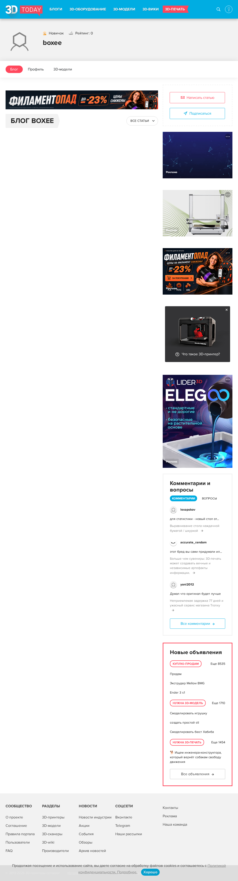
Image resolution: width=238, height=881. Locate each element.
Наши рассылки (128, 834)
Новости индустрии (95, 817)
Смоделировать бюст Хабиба (192, 732)
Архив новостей (92, 850)
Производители (55, 850)
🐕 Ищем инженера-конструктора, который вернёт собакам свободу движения (195, 757)
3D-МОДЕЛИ (124, 9)
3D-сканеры (52, 834)
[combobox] (142, 121)
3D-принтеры (53, 817)
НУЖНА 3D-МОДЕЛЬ (188, 703)
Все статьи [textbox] (139, 121)
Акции (84, 825)
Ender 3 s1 (177, 693)
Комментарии (183, 498)
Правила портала (20, 834)
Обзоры (85, 842)
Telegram (122, 825)
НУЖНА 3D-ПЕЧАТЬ (187, 742)
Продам (176, 674)
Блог (14, 69)
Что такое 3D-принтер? (201, 354)
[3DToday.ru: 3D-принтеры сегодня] (24, 12)
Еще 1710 (218, 703)
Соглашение (16, 825)
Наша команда (175, 824)
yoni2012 (187, 584)
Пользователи (18, 842)
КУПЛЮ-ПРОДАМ (186, 664)
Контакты (170, 807)
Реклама (14, 103)
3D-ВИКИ (150, 9)
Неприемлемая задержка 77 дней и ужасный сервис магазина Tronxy (196, 603)
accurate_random (193, 542)
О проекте (14, 817)
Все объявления (195, 774)
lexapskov (187, 510)
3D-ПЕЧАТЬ (175, 9)
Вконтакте (123, 817)
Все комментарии (195, 623)
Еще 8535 (218, 664)
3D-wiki (48, 842)
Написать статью (200, 97)
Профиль (36, 69)
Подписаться (200, 113)
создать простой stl (184, 723)
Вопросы (209, 498)
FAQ (9, 850)
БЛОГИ (56, 9)
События (86, 834)
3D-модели (62, 69)
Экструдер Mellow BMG (187, 683)
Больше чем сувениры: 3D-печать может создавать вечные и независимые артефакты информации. (195, 566)
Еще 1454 (218, 742)
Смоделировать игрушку (188, 713)
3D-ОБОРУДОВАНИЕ (87, 9)
